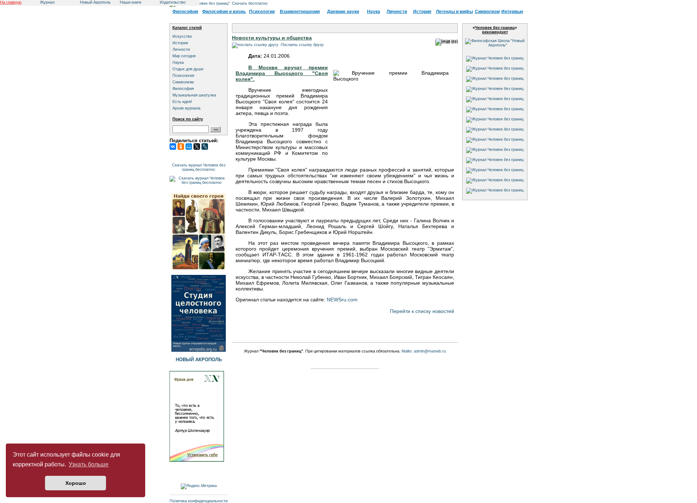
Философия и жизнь (224, 11)
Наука (373, 11)
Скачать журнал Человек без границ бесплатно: (198, 167)
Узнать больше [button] (89, 464)
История (422, 11)
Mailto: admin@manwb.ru (424, 351)
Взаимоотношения (300, 11)
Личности (397, 11)
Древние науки (343, 11)
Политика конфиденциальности (199, 501)
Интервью (512, 11)
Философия (185, 11)
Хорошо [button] (75, 483)
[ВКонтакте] (173, 146)
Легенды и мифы (454, 11)
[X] (196, 146)
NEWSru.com (342, 299)
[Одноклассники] (181, 146)
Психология (262, 11)
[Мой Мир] (189, 146)
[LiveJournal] (204, 146)
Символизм (487, 11)
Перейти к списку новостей (422, 311)
